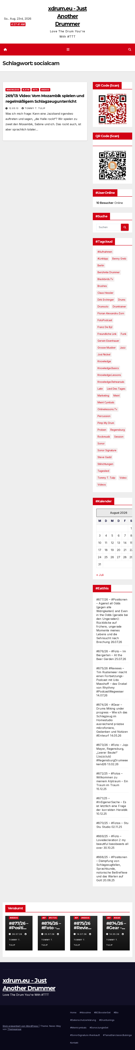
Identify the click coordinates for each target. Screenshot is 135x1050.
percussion (104, 416)
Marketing (103, 395)
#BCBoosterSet (102, 1012)
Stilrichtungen (105, 463)
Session (118, 436)
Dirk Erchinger (106, 299)
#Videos (45, 90)
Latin (100, 388)
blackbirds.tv (105, 279)
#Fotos (53, 918)
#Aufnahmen (105, 251)
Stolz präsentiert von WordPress (21, 1026)
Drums (121, 299)
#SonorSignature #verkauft (85, 1035)
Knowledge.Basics (108, 368)
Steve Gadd (104, 457)
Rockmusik (104, 436)
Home (73, 1012)
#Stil (35, 90)
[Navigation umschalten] (68, 49)
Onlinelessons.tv (107, 409)
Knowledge (104, 361)
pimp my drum (106, 422)
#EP (44, 918)
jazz (123, 347)
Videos (102, 484)
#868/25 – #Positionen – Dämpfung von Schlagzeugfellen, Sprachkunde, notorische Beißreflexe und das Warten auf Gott (111, 868)
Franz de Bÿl (105, 327)
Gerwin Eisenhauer (108, 340)
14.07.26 (82, 934)
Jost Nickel (104, 354)
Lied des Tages (116, 388)
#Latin (26, 90)
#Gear (117, 918)
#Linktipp (103, 258)
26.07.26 (17, 934)
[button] (129, 49)
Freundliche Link (107, 333)
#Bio (116, 1012)
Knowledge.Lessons (109, 374)
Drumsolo (103, 306)
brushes (102, 285)
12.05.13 (14, 108)
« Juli (100, 575)
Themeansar (14, 1029)
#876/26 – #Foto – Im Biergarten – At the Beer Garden (111, 655)
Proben (102, 429)
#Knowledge (13, 90)
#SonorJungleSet (99, 1027)
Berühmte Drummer (109, 272)
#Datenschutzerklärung (83, 1020)
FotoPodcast (105, 320)
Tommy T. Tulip (35, 108)
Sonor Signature (107, 450)
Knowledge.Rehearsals (111, 381)
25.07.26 (49, 934)
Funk (123, 333)
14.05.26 (114, 934)
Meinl (116, 395)
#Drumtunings (106, 1020)
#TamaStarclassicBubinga (117, 1035)
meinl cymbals (106, 402)
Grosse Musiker (107, 347)
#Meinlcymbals (78, 1027)
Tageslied (103, 470)
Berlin (101, 265)
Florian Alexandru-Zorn (111, 313)
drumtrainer (119, 306)
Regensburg (117, 429)
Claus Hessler (105, 292)
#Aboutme (85, 1012)
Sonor (101, 443)
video (123, 477)
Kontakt (74, 1042)
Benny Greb (119, 258)
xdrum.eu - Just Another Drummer (67, 16)
